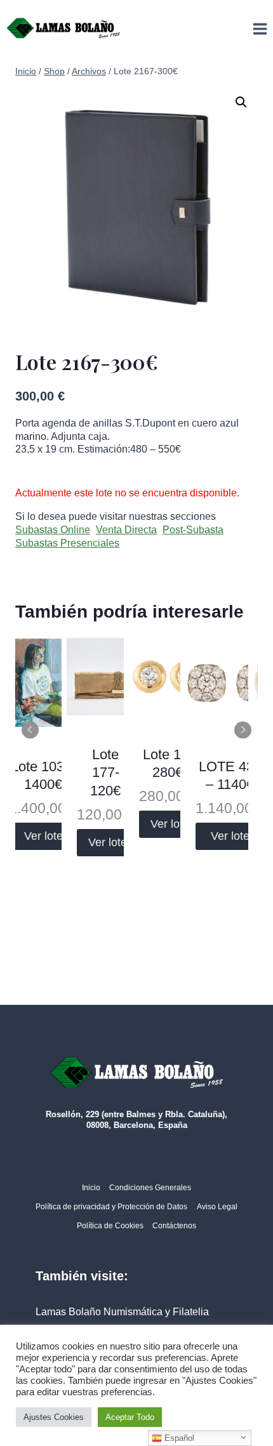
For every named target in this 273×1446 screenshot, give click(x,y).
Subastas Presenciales (67, 543)
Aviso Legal (217, 1206)
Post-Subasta (193, 529)
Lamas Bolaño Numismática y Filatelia (122, 1311)
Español (178, 1438)
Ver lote (43, 836)
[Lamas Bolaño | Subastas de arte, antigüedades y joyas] (63, 28)
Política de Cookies (110, 1225)
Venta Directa (126, 529)
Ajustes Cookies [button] (53, 1417)
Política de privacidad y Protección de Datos (111, 1206)
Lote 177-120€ (105, 772)
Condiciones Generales (150, 1187)
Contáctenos (174, 1225)
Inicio (91, 1187)
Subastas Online (52, 529)
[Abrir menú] (259, 28)
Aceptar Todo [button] (129, 1417)
